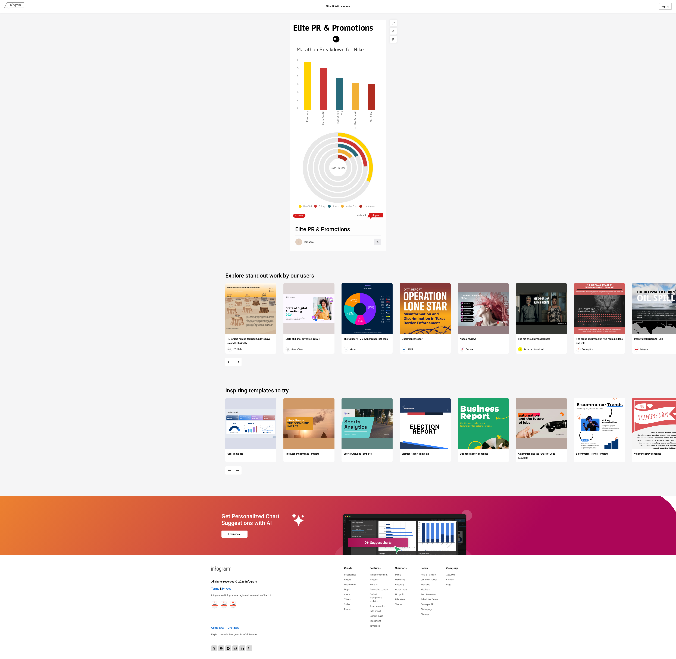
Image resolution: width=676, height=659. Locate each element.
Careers (450, 579)
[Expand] (393, 23)
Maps (347, 589)
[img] (307, 86)
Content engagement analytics (376, 597)
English (214, 634)
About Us (450, 574)
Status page (426, 609)
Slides (347, 604)
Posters (348, 609)
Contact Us (217, 627)
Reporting (399, 584)
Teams (398, 604)
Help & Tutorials (428, 574)
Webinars (425, 589)
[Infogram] (14, 6)
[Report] (393, 39)
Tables (347, 599)
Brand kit (374, 584)
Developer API (427, 604)
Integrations (375, 621)
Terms (215, 588)
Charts (347, 594)
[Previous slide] (229, 362)
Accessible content (379, 589)
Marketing (400, 579)
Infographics (350, 574)
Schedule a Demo (429, 599)
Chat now (233, 627)
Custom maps (376, 616)
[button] (306, 206)
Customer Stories (429, 579)
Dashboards (350, 584)
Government (401, 589)
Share (300, 215)
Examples (425, 584)
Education (400, 599)
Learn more (234, 534)
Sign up (665, 6)
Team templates (377, 606)
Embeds (373, 579)
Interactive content (378, 574)
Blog (448, 584)
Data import (375, 611)
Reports (348, 579)
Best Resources (428, 594)
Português (234, 634)
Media (398, 574)
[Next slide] (237, 362)
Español (244, 634)
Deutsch (224, 634)
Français (253, 634)
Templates (375, 625)
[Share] (393, 31)
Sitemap (425, 614)
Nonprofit (399, 594)
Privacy (226, 588)
